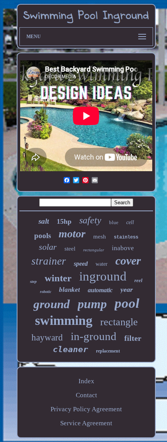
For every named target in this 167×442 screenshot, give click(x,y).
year (126, 289)
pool (127, 303)
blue (113, 222)
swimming (63, 320)
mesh (99, 236)
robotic (45, 291)
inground (103, 276)
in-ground (94, 336)
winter (58, 278)
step (33, 281)
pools (42, 236)
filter (132, 338)
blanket (69, 289)
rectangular (93, 249)
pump (92, 304)
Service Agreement (86, 423)
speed (81, 263)
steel (69, 249)
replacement (108, 351)
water (102, 264)
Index (86, 381)
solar (48, 247)
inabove (123, 248)
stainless (126, 237)
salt (43, 221)
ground (51, 304)
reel (138, 280)
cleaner (70, 349)
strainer (48, 261)
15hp (64, 221)
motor (72, 234)
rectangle (119, 322)
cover (128, 260)
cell (130, 222)
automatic (100, 290)
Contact (86, 395)
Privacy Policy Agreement (86, 409)
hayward (47, 337)
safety (90, 220)
